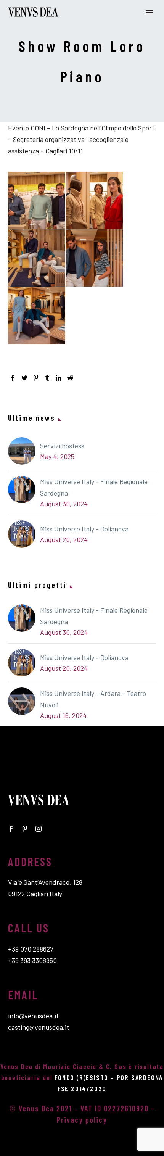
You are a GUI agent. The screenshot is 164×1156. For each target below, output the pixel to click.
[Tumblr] (47, 378)
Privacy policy (82, 1119)
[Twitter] (24, 378)
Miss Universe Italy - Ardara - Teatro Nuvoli (93, 699)
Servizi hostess (62, 445)
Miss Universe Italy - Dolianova (84, 529)
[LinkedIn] (59, 378)
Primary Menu (149, 12)
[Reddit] (70, 378)
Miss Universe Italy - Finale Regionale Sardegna (94, 487)
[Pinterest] (36, 378)
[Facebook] (13, 378)
